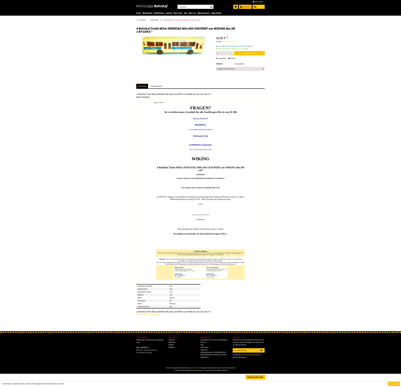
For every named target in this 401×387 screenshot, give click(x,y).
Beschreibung (142, 86)
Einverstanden (393, 384)
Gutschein (171, 340)
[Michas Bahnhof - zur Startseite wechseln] (152, 7)
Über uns (203, 342)
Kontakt (170, 345)
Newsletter (171, 342)
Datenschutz (204, 347)
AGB (201, 345)
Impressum (204, 350)
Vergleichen (222, 58)
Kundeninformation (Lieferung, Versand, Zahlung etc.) (213, 356)
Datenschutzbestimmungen (250, 355)
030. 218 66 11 (142, 347)
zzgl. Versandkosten (227, 41)
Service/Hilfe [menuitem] (258, 2)
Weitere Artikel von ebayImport (148, 314)
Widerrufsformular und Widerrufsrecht (213, 352)
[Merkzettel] (235, 7)
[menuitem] (195, 7)
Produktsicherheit (156, 86)
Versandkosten (196, 368)
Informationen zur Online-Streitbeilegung (214, 340)
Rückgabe (171, 347)
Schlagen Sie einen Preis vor (226, 69)
